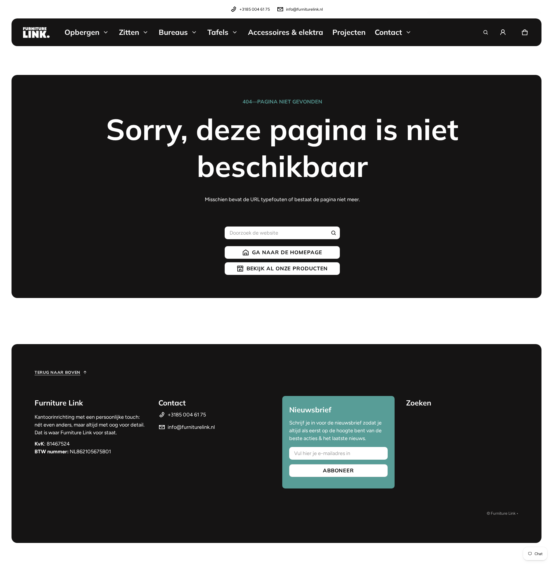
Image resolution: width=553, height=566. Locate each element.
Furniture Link (503, 513)
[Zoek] (333, 233)
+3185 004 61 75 (254, 9)
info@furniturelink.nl (304, 9)
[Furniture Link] (36, 32)
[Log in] (503, 32)
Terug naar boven (57, 372)
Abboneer (338, 470)
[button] (485, 32)
